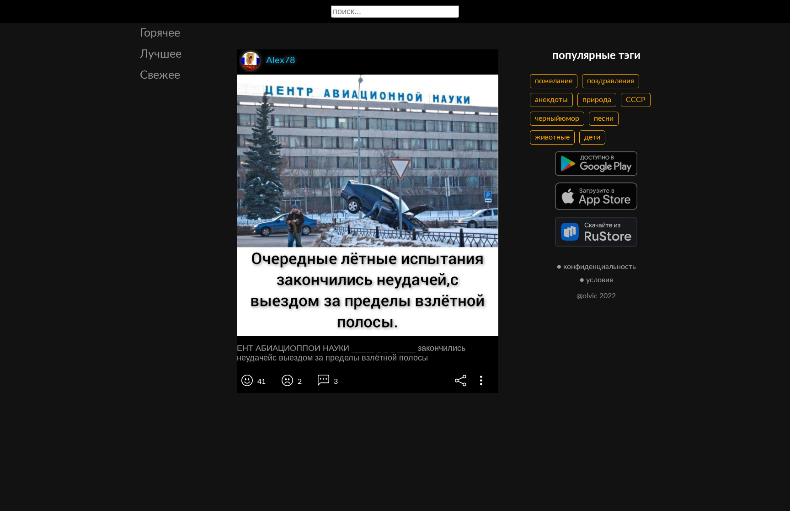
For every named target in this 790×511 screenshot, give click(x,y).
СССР (636, 99)
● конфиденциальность (596, 266)
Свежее (160, 75)
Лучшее (160, 54)
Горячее (160, 33)
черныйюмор (557, 118)
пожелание (553, 81)
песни (604, 118)
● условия (596, 280)
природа (596, 99)
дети (592, 137)
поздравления (610, 81)
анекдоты (551, 99)
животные (552, 137)
